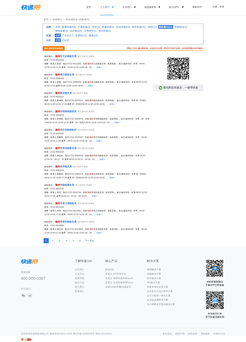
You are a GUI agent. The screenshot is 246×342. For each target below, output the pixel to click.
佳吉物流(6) (76, 30)
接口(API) (174, 7)
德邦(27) (152, 27)
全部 (57, 27)
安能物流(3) (181, 27)
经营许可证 (219, 333)
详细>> (99, 67)
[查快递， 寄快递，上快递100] (30, 7)
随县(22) (93, 35)
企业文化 (79, 273)
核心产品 (79, 282)
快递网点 (57, 19)
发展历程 (79, 278)
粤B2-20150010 (103, 333)
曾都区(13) (81, 35)
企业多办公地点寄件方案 (160, 291)
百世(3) (96, 27)
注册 (215, 6)
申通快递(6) (108, 27)
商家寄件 (197, 7)
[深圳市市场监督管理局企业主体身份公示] (22, 339)
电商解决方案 (154, 269)
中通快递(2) (84, 27)
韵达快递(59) (123, 27)
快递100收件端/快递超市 (118, 287)
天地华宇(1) (90, 30)
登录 (222, 6)
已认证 (65, 40)
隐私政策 (192, 333)
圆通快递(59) (69, 27)
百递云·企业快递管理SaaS (119, 282)
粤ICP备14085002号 (84, 333)
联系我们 (79, 291)
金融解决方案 (154, 273)
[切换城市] (84, 19)
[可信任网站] (27, 339)
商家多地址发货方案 (157, 287)
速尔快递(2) (105, 30)
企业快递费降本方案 (157, 300)
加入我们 (79, 287)
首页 (88, 7)
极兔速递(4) (61, 30)
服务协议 (167, 333)
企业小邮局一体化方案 (158, 295)
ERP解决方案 (154, 278)
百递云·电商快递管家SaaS (119, 278)
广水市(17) (67, 35)
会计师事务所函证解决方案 (161, 304)
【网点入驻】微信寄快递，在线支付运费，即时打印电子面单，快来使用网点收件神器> (164, 48)
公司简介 (79, 269)
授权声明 (180, 333)
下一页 (88, 240)
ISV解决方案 (153, 282)
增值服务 (205, 333)
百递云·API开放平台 (115, 273)
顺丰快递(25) (139, 27)
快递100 (109, 269)
